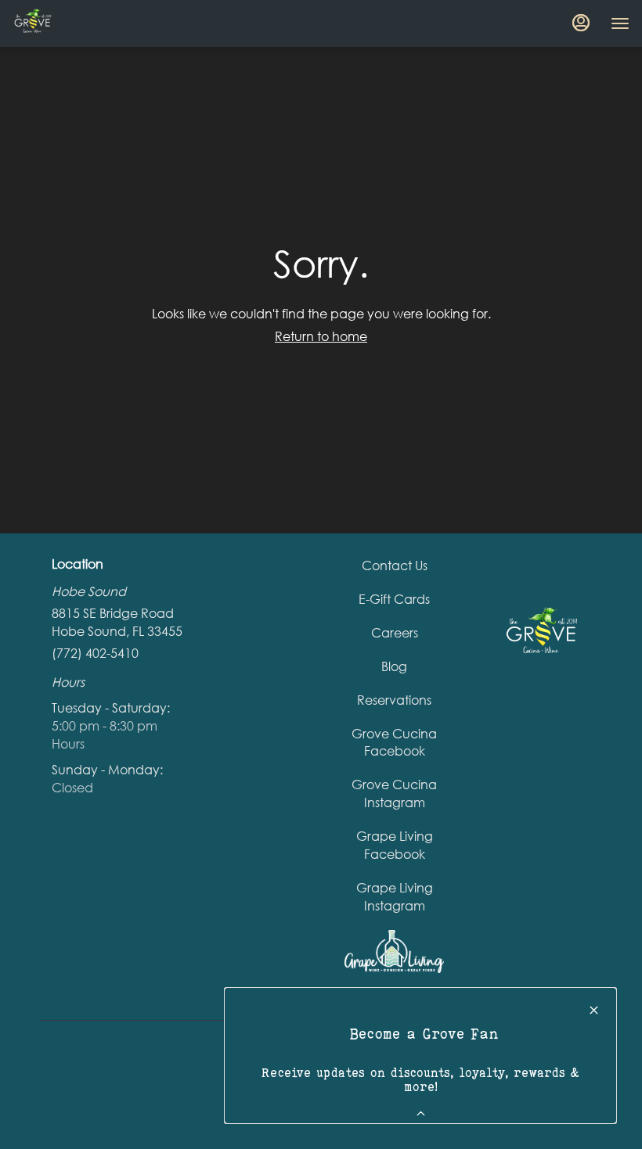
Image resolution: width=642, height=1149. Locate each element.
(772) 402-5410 (95, 653)
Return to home (321, 336)
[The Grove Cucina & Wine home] (83, 23)
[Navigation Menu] (620, 23)
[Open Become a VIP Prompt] (420, 1113)
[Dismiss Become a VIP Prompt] (594, 1010)
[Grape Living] (394, 950)
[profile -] (581, 22)
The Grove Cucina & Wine (541, 635)
